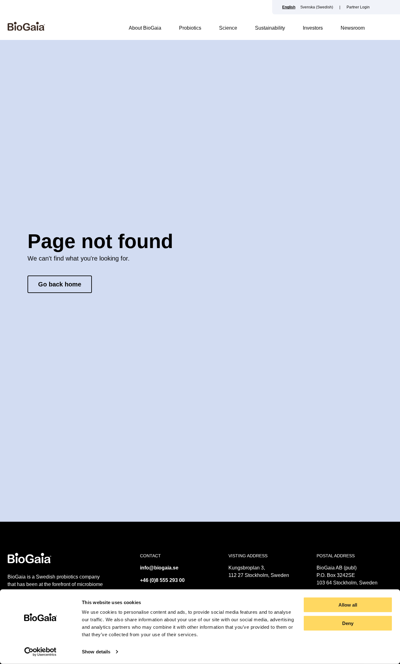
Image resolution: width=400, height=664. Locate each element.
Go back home (59, 284)
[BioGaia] (26, 29)
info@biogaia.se (159, 567)
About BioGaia (145, 28)
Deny (347, 623)
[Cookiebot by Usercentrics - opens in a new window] (40, 652)
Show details (96, 651)
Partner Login (358, 7)
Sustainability (270, 28)
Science (228, 28)
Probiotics (190, 28)
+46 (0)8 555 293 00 (162, 580)
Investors (313, 28)
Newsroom (353, 28)
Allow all (347, 605)
